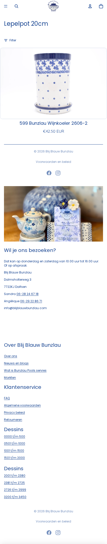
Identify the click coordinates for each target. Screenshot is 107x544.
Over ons (10, 356)
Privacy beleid (14, 412)
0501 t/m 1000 (14, 443)
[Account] (90, 6)
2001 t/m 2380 (14, 475)
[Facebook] (49, 173)
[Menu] (5, 6)
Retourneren (13, 419)
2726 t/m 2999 (15, 490)
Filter (12, 40)
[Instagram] (58, 173)
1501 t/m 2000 (14, 458)
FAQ (7, 398)
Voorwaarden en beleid (53, 162)
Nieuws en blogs (16, 363)
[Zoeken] (16, 6)
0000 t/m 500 (14, 436)
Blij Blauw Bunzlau (59, 151)
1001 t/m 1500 (14, 450)
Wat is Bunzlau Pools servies (25, 370)
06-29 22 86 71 (31, 301)
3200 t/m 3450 (15, 497)
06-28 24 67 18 (27, 294)
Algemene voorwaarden (22, 405)
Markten (10, 377)
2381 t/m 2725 (14, 482)
